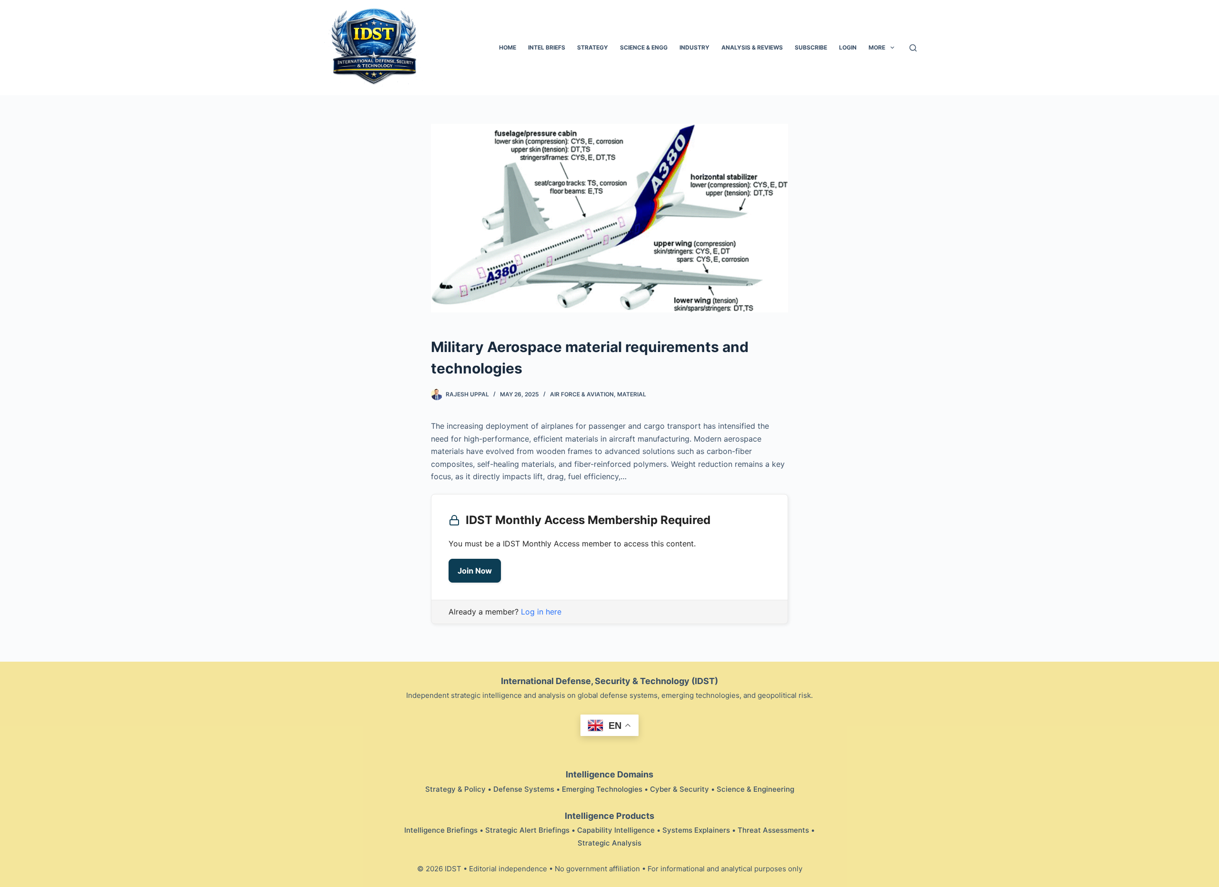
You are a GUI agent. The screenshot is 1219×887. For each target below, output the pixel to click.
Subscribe (811, 47)
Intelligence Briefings (441, 830)
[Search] (913, 47)
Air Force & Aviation (582, 394)
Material (631, 394)
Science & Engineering (755, 789)
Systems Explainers (696, 830)
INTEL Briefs (546, 47)
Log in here (541, 611)
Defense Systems (523, 789)
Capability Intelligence (616, 830)
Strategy (592, 47)
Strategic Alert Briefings (527, 830)
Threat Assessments (773, 830)
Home (507, 47)
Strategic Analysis (609, 842)
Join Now (475, 570)
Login (848, 47)
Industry (694, 47)
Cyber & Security (679, 789)
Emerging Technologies (602, 789)
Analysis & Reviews (752, 47)
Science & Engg (644, 47)
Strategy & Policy (455, 789)
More (877, 47)
